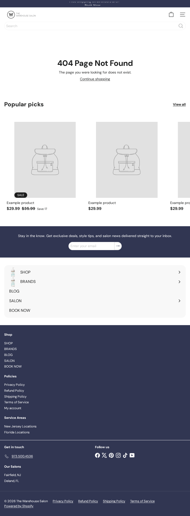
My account (12, 408)
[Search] (181, 26)
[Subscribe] (118, 246)
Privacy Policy (14, 385)
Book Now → (94, 3)
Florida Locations (17, 432)
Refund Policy (14, 390)
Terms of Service (16, 402)
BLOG (8, 355)
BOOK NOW (13, 366)
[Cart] (171, 14)
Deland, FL (11, 481)
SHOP (8, 343)
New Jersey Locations (20, 426)
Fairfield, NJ (12, 475)
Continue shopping (95, 79)
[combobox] (95, 26)
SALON (9, 361)
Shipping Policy (15, 396)
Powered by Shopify (18, 506)
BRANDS (10, 349)
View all (179, 104)
